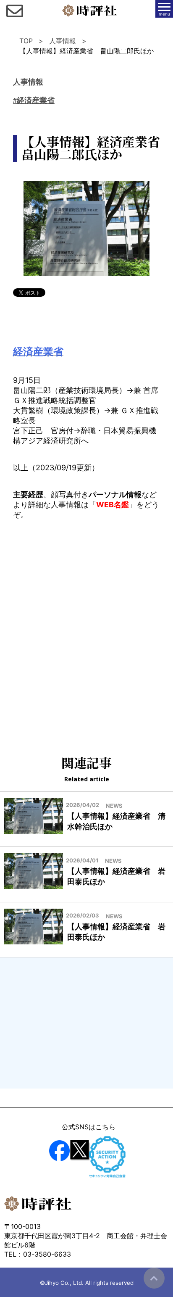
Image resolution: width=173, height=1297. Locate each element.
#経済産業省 (34, 100)
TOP (26, 41)
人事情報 (62, 41)
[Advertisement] (86, 627)
